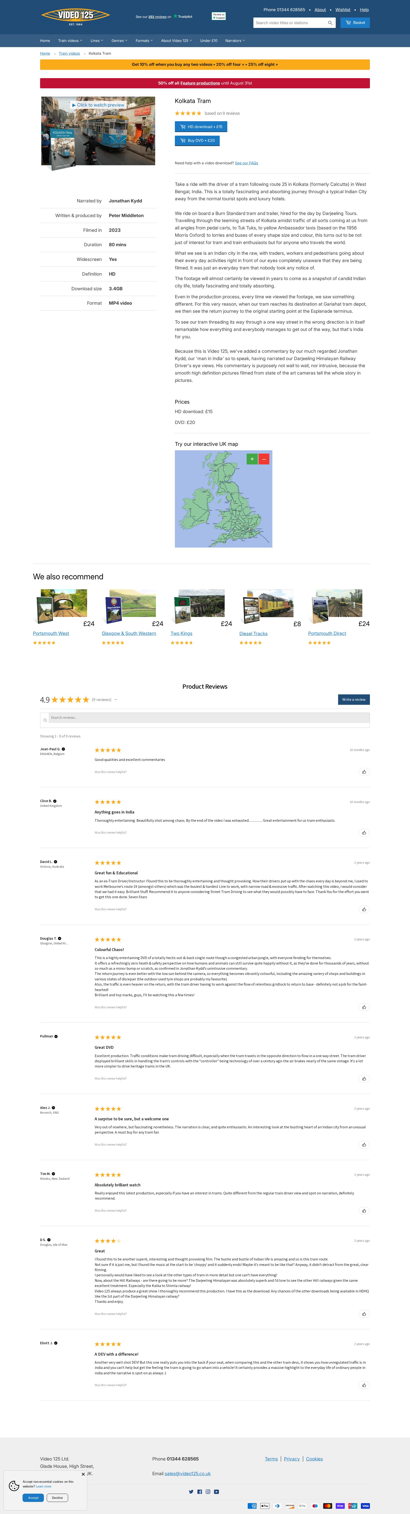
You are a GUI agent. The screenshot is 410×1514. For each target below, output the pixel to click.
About (320, 9)
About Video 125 (175, 40)
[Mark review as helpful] (364, 772)
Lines (96, 40)
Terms (271, 1459)
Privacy (292, 1459)
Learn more (43, 1486)
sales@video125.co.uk (188, 1473)
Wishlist (342, 9)
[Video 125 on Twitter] (191, 1492)
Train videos (69, 40)
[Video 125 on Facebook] (199, 1492)
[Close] (83, 1474)
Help (364, 9)
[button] (116, 699)
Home (45, 40)
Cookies (314, 1459)
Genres (118, 40)
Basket (358, 22)
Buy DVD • (201, 140)
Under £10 (208, 40)
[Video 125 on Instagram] (208, 1492)
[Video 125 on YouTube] (216, 1492)
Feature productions (200, 83)
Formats (143, 40)
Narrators (233, 40)
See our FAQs (246, 163)
